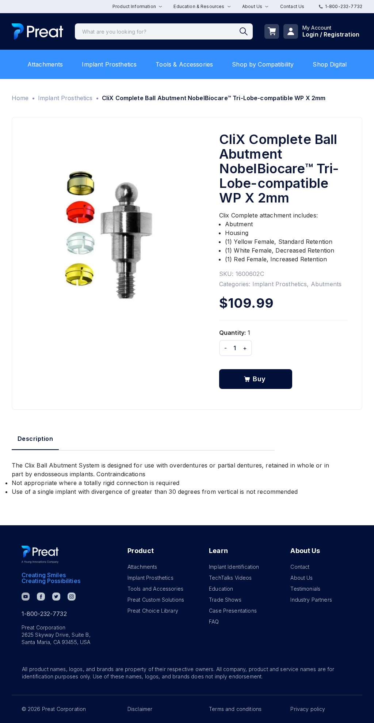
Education (221, 589)
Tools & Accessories (184, 64)
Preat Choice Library (152, 610)
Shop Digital (330, 64)
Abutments (326, 284)
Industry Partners (311, 600)
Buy (259, 379)
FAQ (214, 621)
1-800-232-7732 (343, 6)
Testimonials (305, 589)
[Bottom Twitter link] (56, 597)
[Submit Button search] (246, 31)
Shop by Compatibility (263, 64)
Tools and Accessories (155, 589)
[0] (271, 31)
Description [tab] (35, 438)
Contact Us (292, 6)
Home (20, 98)
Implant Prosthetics (109, 64)
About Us (301, 578)
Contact (299, 567)
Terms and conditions (235, 709)
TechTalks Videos (230, 578)
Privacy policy (307, 709)
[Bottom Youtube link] (26, 597)
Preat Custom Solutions (155, 600)
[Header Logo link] (37, 31)
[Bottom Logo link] (40, 554)
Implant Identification (234, 567)
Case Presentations (233, 610)
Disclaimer (140, 709)
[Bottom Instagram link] (72, 597)
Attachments (45, 64)
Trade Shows (225, 600)
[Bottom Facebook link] (41, 597)
